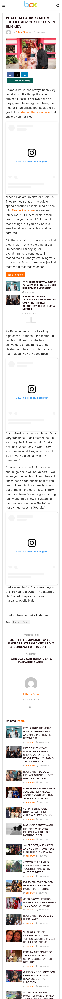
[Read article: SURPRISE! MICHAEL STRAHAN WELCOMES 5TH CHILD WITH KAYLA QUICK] (14, 812)
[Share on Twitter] (17, 74)
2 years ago (39, 32)
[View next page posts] (33, 320)
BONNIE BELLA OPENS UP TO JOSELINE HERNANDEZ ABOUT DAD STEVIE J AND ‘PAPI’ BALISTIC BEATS (39, 793)
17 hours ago (44, 766)
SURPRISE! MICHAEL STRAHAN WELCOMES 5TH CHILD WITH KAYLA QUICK (38, 812)
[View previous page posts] (28, 320)
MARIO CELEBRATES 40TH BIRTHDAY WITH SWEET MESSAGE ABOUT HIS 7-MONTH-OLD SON (38, 830)
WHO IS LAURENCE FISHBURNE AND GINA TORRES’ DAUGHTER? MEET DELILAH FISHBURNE (39, 937)
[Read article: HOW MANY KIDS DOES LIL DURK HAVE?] (14, 919)
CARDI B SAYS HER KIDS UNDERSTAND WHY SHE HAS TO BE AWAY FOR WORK (39, 902)
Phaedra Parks (20, 622)
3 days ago (43, 986)
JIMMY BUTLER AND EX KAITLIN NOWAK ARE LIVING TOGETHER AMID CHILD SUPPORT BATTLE (39, 867)
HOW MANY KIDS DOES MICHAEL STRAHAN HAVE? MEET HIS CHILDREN (38, 775)
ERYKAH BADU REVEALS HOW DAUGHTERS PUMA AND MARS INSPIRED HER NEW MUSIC (39, 285)
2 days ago (43, 876)
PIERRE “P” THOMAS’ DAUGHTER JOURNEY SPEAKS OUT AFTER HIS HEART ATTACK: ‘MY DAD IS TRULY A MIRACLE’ (39, 302)
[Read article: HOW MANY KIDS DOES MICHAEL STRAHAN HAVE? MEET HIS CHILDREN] (14, 775)
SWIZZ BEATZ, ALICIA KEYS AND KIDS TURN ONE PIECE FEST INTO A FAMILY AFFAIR (38, 849)
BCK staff (30, 742)
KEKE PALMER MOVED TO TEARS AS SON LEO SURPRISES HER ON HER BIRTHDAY (37, 957)
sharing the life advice (35, 112)
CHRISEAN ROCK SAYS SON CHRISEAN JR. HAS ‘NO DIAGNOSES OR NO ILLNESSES (39, 977)
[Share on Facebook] (10, 74)
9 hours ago (44, 742)
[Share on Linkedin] (24, 74)
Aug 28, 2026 (30, 293)
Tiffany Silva (22, 32)
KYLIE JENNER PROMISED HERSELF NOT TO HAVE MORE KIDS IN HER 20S (38, 885)
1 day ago (43, 782)
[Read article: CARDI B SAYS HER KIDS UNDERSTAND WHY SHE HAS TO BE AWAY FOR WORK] (14, 903)
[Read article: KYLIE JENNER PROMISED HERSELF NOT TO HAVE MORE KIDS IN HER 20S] (14, 886)
